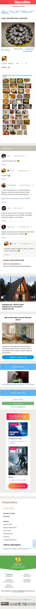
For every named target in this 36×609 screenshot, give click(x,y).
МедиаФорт (18, 564)
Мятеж (10, 477)
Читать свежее (9, 508)
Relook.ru (9, 585)
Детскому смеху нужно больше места (18, 318)
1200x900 (7, 50)
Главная (3, 11)
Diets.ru (27, 574)
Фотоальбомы (14, 12)
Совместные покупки (19, 6)
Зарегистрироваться (11, 263)
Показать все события (18, 486)
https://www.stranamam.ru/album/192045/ (15, 198)
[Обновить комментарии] (34, 544)
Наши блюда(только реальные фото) (20, 75)
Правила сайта (7, 524)
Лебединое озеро (15, 438)
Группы (10, 11)
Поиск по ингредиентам (18, 407)
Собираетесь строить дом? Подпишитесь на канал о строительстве (13, 306)
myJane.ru (9, 579)
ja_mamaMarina (11, 185)
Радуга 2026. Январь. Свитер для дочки (16, 548)
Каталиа (4, 63)
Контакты (6, 516)
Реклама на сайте (9, 513)
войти (8, 266)
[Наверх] (34, 541)
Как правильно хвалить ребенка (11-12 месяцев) (18, 384)
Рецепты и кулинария (21, 11)
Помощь (6, 521)
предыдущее (29, 49)
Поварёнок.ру (9, 574)
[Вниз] (34, 547)
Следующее (27, 51)
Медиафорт (27, 599)
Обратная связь (8, 533)
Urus (8, 156)
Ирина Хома (10, 227)
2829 (8, 208)
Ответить (3, 164)
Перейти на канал (16, 357)
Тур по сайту (7, 530)
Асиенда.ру (27, 579)
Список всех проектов (18, 592)
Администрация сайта (9, 527)
